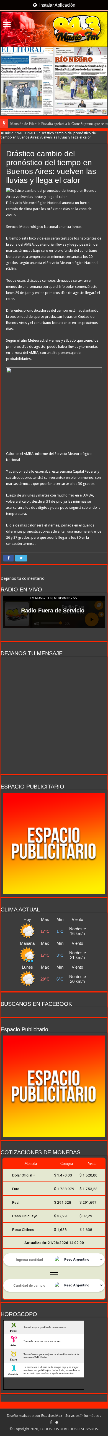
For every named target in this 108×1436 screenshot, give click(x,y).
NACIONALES (27, 133)
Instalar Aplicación (56, 5)
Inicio (9, 133)
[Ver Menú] (6, 25)
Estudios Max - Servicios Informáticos (71, 1416)
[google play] (57, 1422)
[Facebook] (51, 1422)
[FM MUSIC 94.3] (54, 29)
